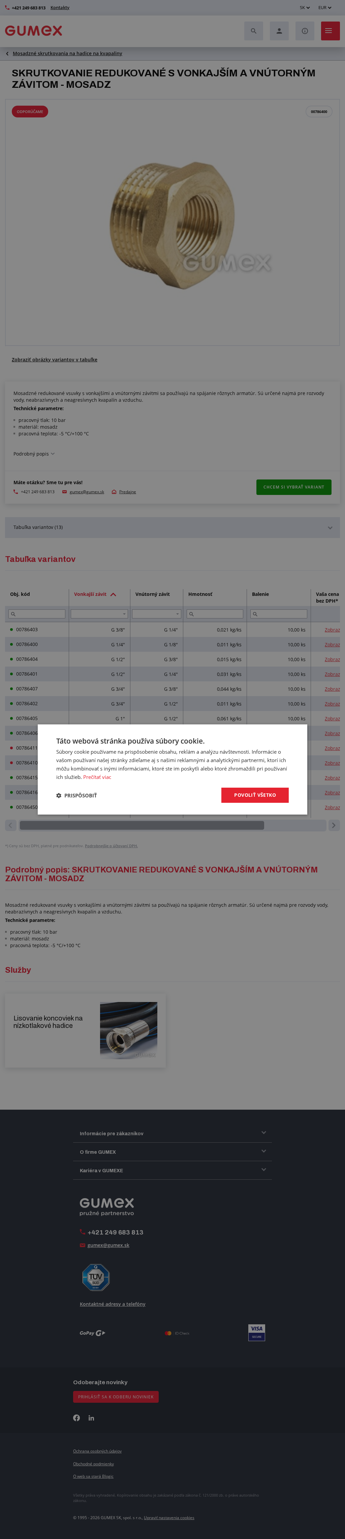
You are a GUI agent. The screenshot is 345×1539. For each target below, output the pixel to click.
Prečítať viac (97, 777)
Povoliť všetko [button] (255, 795)
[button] (76, 795)
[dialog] (172, 769)
